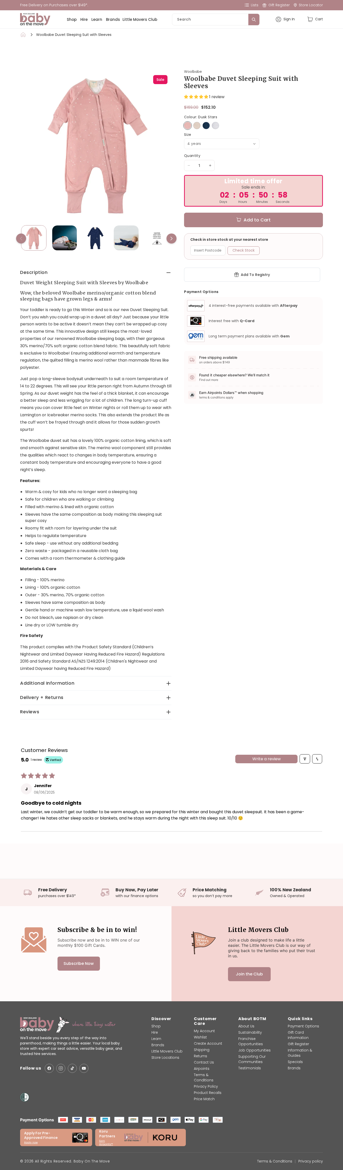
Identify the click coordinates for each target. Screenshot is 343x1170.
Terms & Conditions (203, 1077)
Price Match (204, 1098)
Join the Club (249, 974)
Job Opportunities (254, 1050)
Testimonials (249, 1068)
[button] (315, 19)
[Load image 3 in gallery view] (95, 237)
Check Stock (244, 250)
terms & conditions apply (216, 397)
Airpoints (201, 1068)
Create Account (208, 1043)
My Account (204, 1030)
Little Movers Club (140, 19)
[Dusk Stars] (187, 125)
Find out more (208, 380)
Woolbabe (193, 71)
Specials (295, 1061)
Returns (200, 1056)
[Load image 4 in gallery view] (126, 237)
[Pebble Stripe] (215, 125)
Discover (161, 1018)
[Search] (253, 19)
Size (187, 135)
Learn (96, 19)
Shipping (201, 1049)
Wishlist (200, 1037)
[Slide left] (21, 238)
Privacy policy (310, 1161)
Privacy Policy (206, 1086)
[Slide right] (171, 238)
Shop (72, 19)
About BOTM (252, 1018)
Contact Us (204, 1062)
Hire (84, 19)
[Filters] (305, 759)
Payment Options (303, 1026)
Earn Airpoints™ (106, 1142)
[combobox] (215, 19)
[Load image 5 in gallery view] (157, 237)
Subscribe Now (79, 963)
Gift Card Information (298, 1035)
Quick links (300, 1018)
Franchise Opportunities (250, 1041)
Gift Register (298, 1043)
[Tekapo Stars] (206, 125)
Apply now (31, 1142)
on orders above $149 (214, 362)
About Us (246, 1026)
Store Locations (165, 1057)
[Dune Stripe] (196, 125)
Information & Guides (300, 1053)
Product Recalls (207, 1092)
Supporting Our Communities (252, 1059)
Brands (113, 19)
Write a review (266, 759)
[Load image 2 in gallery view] (64, 237)
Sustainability (250, 1032)
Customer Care (205, 1021)
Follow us (30, 1068)
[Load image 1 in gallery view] (33, 237)
